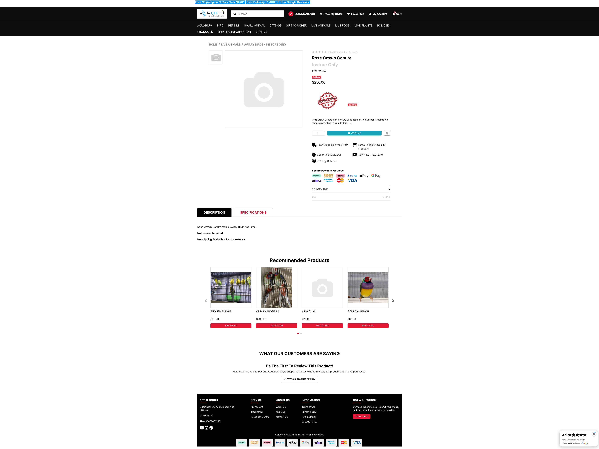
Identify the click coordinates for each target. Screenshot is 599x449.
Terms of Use (308, 407)
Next (393, 301)
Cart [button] (398, 13)
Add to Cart (231, 325)
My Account (257, 407)
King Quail (309, 311)
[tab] (214, 212)
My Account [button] (379, 13)
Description (214, 212)
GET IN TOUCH (361, 416)
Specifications (253, 212)
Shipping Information (234, 31)
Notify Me (355, 133)
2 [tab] (301, 333)
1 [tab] (298, 333)
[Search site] (234, 13)
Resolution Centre (260, 416)
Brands (261, 31)
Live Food (342, 25)
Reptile (233, 25)
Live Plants (364, 25)
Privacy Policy (309, 411)
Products (205, 31)
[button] (387, 133)
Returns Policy (309, 416)
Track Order (257, 411)
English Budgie (220, 311)
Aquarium (204, 25)
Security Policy (309, 421)
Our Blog (280, 411)
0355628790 (305, 14)
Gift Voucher (296, 25)
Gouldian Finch (358, 311)
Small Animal (254, 25)
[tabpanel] (231, 297)
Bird (220, 25)
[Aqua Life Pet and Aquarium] (212, 14)
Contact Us (282, 416)
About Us (281, 407)
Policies (383, 25)
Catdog (275, 25)
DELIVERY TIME (320, 189)
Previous (206, 301)
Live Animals (321, 25)
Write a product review (301, 378)
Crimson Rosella (268, 311)
